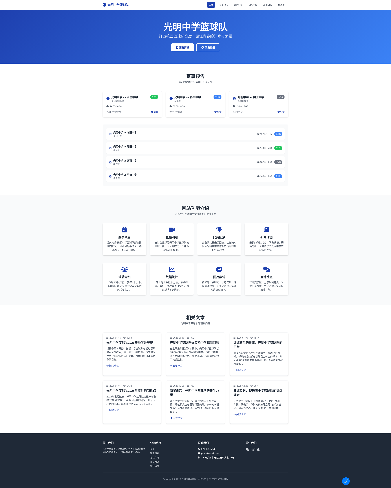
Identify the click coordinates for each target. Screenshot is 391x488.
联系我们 (282, 4)
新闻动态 (267, 4)
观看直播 (210, 47)
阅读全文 (114, 365)
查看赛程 (184, 47)
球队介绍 (238, 4)
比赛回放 (253, 4)
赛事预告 (223, 4)
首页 (211, 4)
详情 (156, 111)
